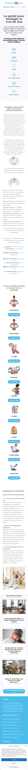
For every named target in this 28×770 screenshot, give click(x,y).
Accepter (14, 759)
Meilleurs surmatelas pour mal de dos (12, 722)
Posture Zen (11, 623)
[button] (26, 746)
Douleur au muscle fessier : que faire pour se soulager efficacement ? (14, 680)
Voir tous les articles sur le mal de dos (14, 691)
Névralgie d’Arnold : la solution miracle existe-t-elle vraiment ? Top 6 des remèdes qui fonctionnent (14, 650)
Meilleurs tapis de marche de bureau (12, 731)
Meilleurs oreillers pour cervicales (11, 725)
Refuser (14, 763)
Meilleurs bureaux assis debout (10, 728)
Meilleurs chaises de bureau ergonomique (13, 734)
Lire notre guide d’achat (17, 247)
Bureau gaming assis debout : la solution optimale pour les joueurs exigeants (14, 620)
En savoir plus (14, 315)
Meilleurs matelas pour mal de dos (11, 719)
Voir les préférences (14, 767)
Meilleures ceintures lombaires (10, 737)
